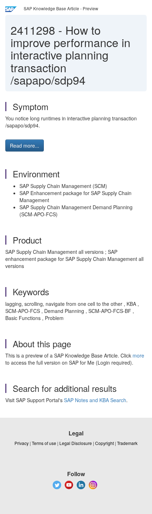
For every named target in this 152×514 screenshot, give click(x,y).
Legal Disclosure (75, 443)
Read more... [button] (24, 145)
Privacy (21, 443)
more (138, 355)
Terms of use (44, 443)
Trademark (127, 443)
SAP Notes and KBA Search (95, 400)
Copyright (104, 443)
